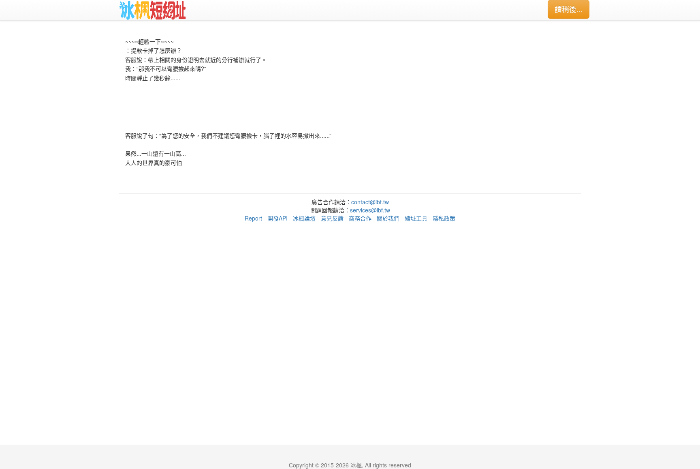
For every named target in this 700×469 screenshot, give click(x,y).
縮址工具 (416, 218)
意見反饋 (332, 218)
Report (253, 218)
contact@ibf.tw (370, 202)
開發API (277, 218)
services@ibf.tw (370, 210)
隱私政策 (444, 218)
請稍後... (569, 9)
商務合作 (360, 218)
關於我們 (388, 218)
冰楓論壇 (304, 218)
